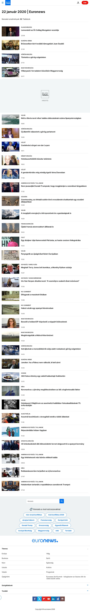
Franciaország (46, 520)
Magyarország (43, 531)
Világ (48, 554)
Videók (4, 572)
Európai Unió (63, 520)
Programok (50, 572)
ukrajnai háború (28, 520)
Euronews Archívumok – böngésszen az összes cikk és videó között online (66, 577)
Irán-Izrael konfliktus (34, 515)
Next (3, 563)
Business (5, 558)
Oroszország (44, 525)
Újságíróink (6, 577)
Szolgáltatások (7, 585)
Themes (5, 549)
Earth (48, 558)
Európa (4, 554)
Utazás (4, 567)
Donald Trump (27, 525)
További (5, 591)
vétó (57, 531)
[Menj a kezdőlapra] (8, 2)
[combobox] (45, 501)
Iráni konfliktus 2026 (56, 515)
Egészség (49, 563)
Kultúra (48, 567)
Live (84, 3)
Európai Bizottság (25, 531)
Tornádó (68, 531)
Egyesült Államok (61, 525)
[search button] (61, 501)
